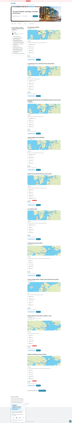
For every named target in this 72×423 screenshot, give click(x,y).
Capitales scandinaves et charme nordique (18, 53)
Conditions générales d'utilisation (29, 421)
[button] (44, 57)
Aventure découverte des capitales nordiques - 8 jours (17, 51)
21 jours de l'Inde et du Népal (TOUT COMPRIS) (17, 399)
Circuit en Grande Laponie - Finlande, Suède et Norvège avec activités (18, 49)
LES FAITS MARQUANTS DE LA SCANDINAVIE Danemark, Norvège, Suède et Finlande (18, 41)
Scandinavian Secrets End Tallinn (17, 47)
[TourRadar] (13, 3)
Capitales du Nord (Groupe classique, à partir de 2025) (18, 44)
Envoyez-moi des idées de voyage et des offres (18, 415)
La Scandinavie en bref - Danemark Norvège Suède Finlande (17, 38)
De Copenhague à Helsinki (16, 36)
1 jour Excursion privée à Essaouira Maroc (16, 402)
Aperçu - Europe (13, 23)
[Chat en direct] (70, 421)
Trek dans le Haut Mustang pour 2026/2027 (16, 398)
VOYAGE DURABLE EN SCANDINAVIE (18, 42)
